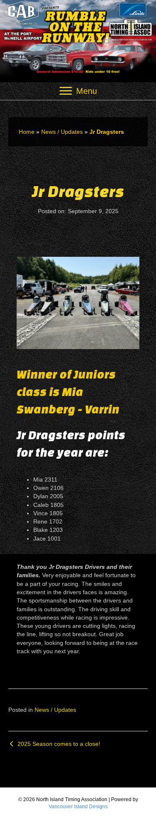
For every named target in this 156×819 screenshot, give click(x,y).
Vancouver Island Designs (78, 806)
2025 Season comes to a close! (58, 743)
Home (27, 131)
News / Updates (62, 131)
